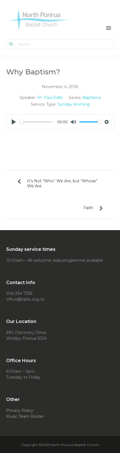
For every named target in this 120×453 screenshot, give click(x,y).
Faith (88, 207)
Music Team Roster (25, 416)
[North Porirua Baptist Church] (39, 19)
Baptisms (91, 97)
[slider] (36, 122)
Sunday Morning (73, 104)
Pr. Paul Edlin (50, 97)
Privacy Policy (19, 410)
